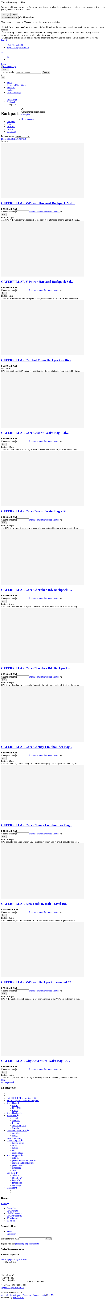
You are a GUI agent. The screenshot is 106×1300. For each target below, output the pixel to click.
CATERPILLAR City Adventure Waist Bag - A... (35, 1061)
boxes (14, 1145)
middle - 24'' (17, 1178)
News (9, 1231)
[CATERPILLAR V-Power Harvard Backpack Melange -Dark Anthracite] (42, 197)
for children (17, 1183)
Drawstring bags (14, 1138)
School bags (12, 1103)
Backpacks (12, 1115)
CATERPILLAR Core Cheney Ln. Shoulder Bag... (36, 747)
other (14, 1170)
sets (13, 1150)
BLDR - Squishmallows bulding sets (23, 1100)
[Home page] (8, 66)
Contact (10, 90)
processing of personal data (27, 1244)
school (15, 1118)
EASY (15, 1110)
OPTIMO (16, 1108)
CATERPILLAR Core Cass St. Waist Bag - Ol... (35, 433)
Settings (5, 14)
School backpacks (14, 1113)
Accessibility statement (11, 1295)
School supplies (14, 1155)
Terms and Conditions (16, 85)
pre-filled (16, 1133)
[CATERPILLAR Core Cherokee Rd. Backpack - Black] (42, 662)
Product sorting (8, 136)
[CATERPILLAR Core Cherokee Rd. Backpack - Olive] (42, 584)
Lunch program (14, 1140)
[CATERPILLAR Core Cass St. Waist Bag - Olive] (42, 427)
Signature (16, 1128)
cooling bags (17, 1153)
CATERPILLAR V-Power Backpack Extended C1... (37, 982)
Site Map (51, 1295)
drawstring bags (19, 1125)
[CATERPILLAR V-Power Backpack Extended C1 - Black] (42, 976)
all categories (6, 1082)
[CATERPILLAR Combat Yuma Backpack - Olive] (42, 354)
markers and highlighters (23, 1163)
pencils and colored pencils (24, 1160)
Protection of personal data (34, 1295)
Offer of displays (14, 92)
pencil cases (17, 1165)
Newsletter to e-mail (10, 1239)
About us (11, 87)
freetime (15, 1123)
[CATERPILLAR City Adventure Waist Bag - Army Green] (42, 1055)
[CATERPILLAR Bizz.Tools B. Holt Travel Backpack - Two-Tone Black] (42, 898)
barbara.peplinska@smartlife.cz (14, 1259)
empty (15, 1135)
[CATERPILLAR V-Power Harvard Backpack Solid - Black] (42, 276)
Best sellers (11, 1234)
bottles (15, 1148)
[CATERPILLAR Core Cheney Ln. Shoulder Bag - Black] (42, 819)
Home (9, 82)
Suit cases (11, 1173)
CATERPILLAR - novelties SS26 (21, 1098)
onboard (15, 1175)
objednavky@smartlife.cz (13, 1287)
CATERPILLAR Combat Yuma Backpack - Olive (36, 360)
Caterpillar (26, 114)
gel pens (15, 1158)
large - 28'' (16, 1180)
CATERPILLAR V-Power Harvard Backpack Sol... (37, 281)
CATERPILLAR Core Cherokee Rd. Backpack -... (36, 590)
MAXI (15, 1105)
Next (3, 1080)
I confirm (5, 40)
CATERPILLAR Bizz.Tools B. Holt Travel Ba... (34, 903)
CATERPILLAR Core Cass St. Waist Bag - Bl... (34, 511)
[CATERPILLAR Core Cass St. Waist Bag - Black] (42, 505)
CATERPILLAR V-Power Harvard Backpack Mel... (38, 203)
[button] (2, 52)
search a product (8, 72)
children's (16, 1120)
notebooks (16, 1168)
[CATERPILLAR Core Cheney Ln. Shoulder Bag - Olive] (42, 741)
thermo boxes (18, 1143)
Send (48, 1239)
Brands (4, 1203)
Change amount (8, 211)
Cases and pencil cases (17, 1130)
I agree (14, 14)
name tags (16, 1185)
